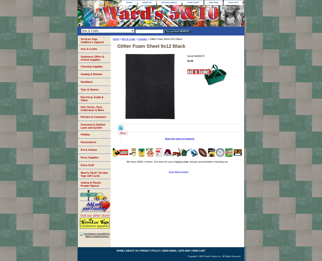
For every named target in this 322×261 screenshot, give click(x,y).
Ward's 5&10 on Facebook (178, 172)
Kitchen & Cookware (93, 117)
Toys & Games (90, 89)
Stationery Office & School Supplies (92, 58)
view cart (233, 2)
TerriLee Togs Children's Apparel (92, 41)
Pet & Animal (89, 149)
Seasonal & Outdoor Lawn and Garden (93, 126)
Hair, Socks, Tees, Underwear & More (92, 109)
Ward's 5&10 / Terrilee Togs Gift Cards (94, 174)
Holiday (85, 134)
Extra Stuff (87, 165)
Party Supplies (90, 157)
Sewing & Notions (92, 74)
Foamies (142, 39)
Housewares (88, 142)
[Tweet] (120, 129)
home (129, 2)
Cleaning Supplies (92, 66)
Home (116, 39)
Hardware (87, 81)
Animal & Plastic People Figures (91, 184)
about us (147, 2)
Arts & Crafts (128, 39)
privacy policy (169, 2)
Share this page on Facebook (179, 139)
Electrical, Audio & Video (92, 99)
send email (193, 2)
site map (213, 2)
